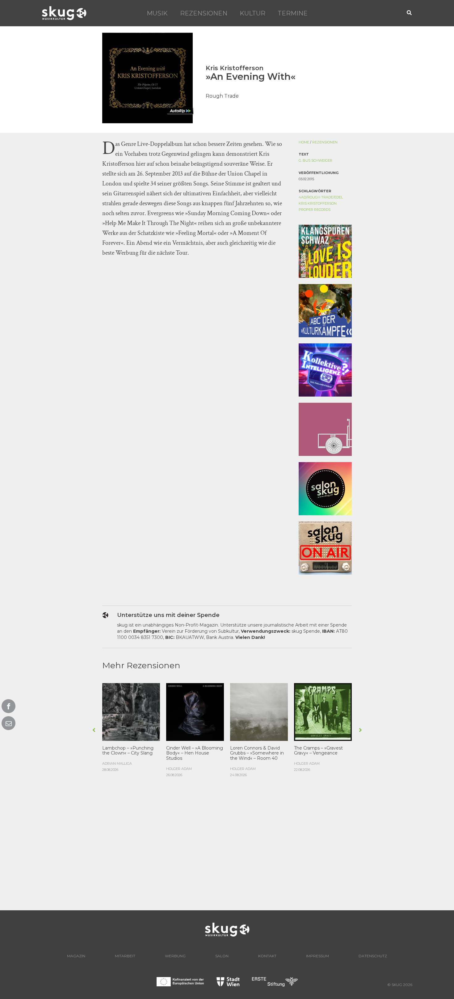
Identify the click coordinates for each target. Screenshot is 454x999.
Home (304, 142)
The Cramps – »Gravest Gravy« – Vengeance (318, 750)
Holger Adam (179, 769)
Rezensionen (203, 13)
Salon (222, 956)
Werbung (175, 956)
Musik (157, 13)
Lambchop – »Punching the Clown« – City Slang (127, 750)
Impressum (317, 956)
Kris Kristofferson (318, 203)
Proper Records (314, 209)
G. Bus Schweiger (315, 160)
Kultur (252, 13)
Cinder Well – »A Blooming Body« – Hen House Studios (194, 753)
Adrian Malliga (117, 763)
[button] (409, 13)
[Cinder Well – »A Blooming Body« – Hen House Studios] (195, 711)
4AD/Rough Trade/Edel (321, 197)
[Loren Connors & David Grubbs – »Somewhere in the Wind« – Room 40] (259, 711)
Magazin (76, 956)
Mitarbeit (125, 956)
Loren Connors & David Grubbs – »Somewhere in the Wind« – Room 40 (257, 753)
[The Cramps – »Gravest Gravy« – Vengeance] (323, 711)
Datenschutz (373, 956)
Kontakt (267, 956)
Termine (293, 13)
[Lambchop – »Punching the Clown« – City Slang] (131, 711)
